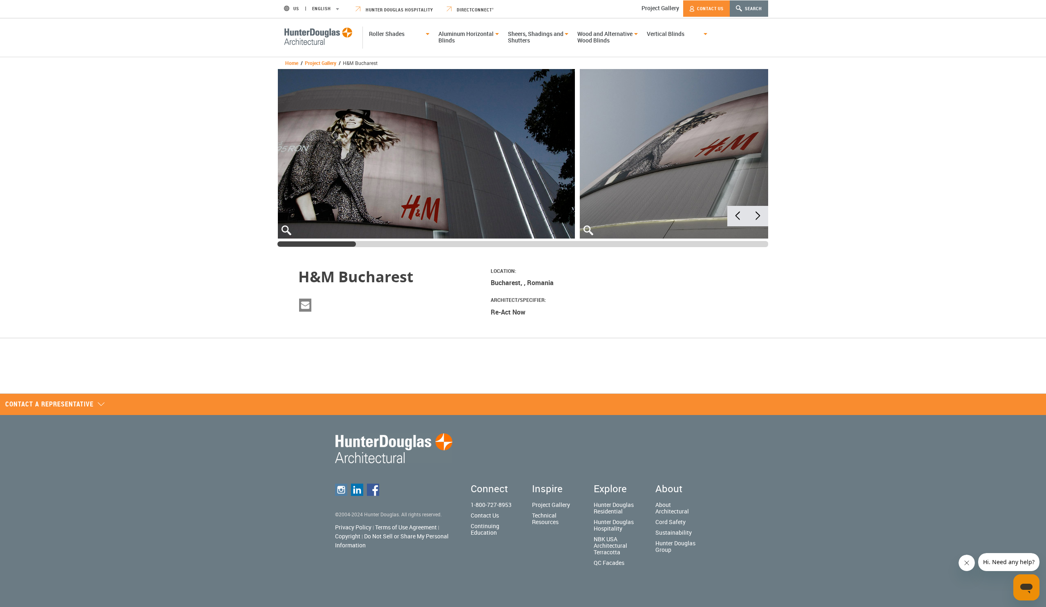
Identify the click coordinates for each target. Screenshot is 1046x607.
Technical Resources (545, 518)
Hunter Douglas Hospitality (398, 10)
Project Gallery (660, 8)
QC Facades (609, 563)
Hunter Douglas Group (675, 546)
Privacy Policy (353, 527)
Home (291, 63)
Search (753, 8)
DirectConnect (475, 10)
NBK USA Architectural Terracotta (610, 545)
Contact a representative (49, 403)
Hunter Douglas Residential (614, 508)
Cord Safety (670, 522)
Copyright (347, 536)
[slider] (316, 244)
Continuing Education (485, 529)
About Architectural (672, 508)
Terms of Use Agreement (406, 527)
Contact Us (710, 8)
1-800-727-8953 (491, 505)
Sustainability (673, 532)
